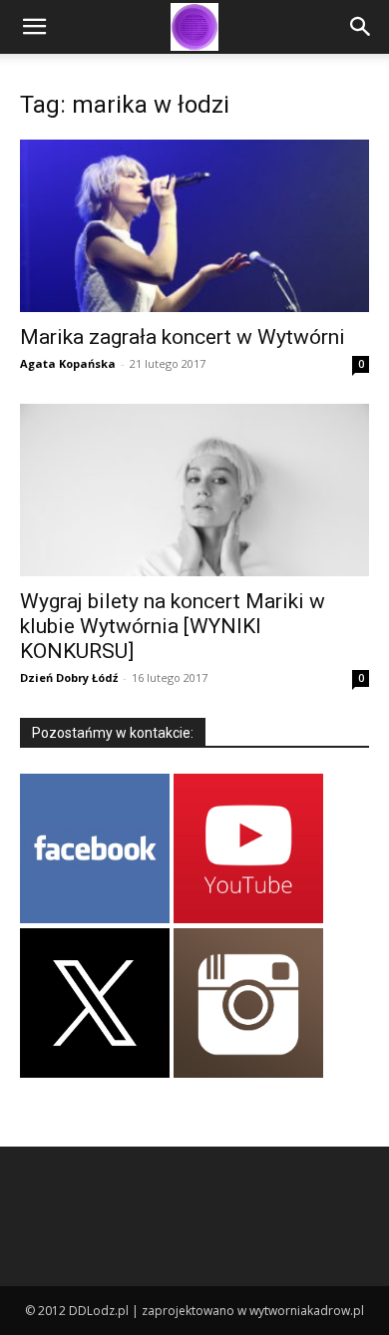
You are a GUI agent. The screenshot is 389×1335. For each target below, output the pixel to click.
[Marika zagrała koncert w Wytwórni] (194, 226)
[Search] (361, 27)
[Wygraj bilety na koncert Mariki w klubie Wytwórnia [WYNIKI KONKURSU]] (194, 490)
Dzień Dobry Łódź (69, 677)
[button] (34, 27)
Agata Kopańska (68, 363)
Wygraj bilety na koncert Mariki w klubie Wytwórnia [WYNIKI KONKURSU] (172, 626)
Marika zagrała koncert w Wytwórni (182, 337)
